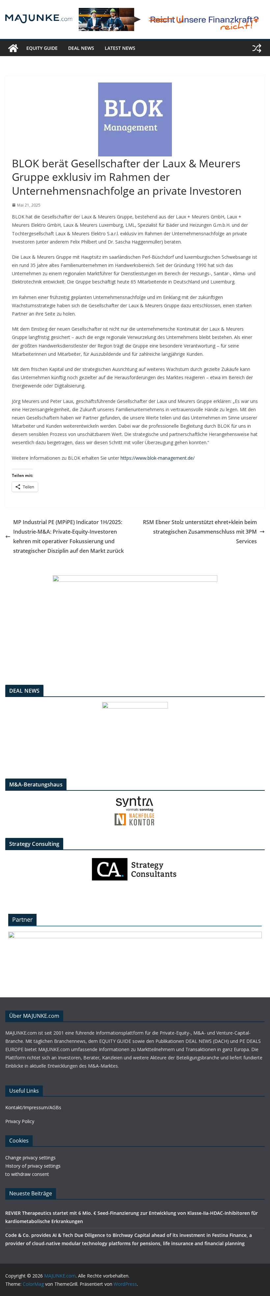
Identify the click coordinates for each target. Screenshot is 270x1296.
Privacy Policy (19, 1121)
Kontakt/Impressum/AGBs (33, 1107)
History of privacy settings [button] (33, 1166)
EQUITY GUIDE (42, 48)
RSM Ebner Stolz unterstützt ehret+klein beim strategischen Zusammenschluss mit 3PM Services (200, 531)
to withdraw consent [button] (27, 1174)
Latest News (120, 48)
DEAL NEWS (81, 48)
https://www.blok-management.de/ (158, 458)
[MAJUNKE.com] (13, 48)
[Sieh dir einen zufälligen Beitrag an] (257, 48)
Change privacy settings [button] (30, 1157)
